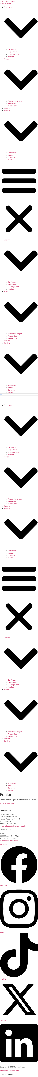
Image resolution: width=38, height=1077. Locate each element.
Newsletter (12, 153)
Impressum (4, 1071)
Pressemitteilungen (15, 101)
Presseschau (12, 103)
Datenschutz (14, 1071)
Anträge (11, 57)
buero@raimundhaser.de (9, 841)
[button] (19, 200)
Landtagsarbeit (13, 54)
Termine (7, 108)
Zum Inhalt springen (7, 1)
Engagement (12, 52)
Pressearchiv (12, 106)
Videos (10, 155)
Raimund (5, 4)
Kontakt (10, 160)
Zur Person (12, 49)
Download (11, 157)
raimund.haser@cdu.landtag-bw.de (13, 826)
